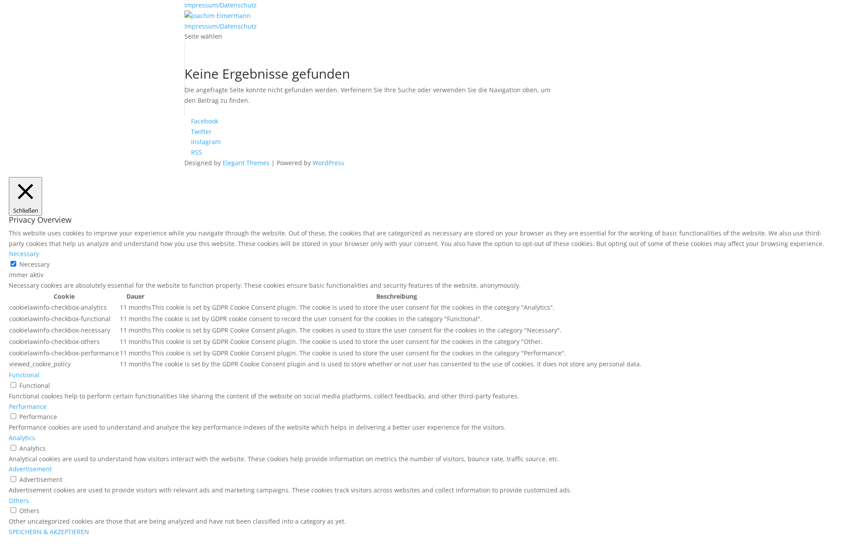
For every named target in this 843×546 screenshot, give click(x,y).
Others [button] (19, 500)
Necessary (34, 264)
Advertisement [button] (30, 469)
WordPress (328, 163)
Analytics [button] (22, 438)
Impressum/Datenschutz (220, 5)
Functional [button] (24, 375)
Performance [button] (28, 406)
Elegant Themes (246, 163)
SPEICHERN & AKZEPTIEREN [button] (49, 532)
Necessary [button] (24, 253)
